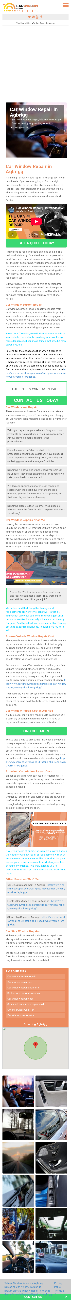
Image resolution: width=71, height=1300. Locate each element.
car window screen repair (21, 976)
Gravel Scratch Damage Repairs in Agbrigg (28, 1294)
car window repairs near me (23, 987)
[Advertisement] (35, 65)
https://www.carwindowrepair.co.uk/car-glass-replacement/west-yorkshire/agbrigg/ (36, 373)
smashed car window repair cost (25, 1004)
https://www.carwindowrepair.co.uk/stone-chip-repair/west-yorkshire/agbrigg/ (36, 762)
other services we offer (20, 1009)
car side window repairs (20, 1015)
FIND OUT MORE (36, 731)
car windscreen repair (19, 982)
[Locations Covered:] (4, 5)
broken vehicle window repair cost (26, 993)
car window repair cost (20, 998)
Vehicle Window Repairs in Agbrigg (23, 1283)
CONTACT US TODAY (36, 400)
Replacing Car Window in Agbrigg (22, 1287)
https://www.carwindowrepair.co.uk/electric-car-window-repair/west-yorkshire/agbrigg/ (36, 684)
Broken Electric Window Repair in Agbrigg (27, 1290)
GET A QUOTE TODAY (36, 243)
